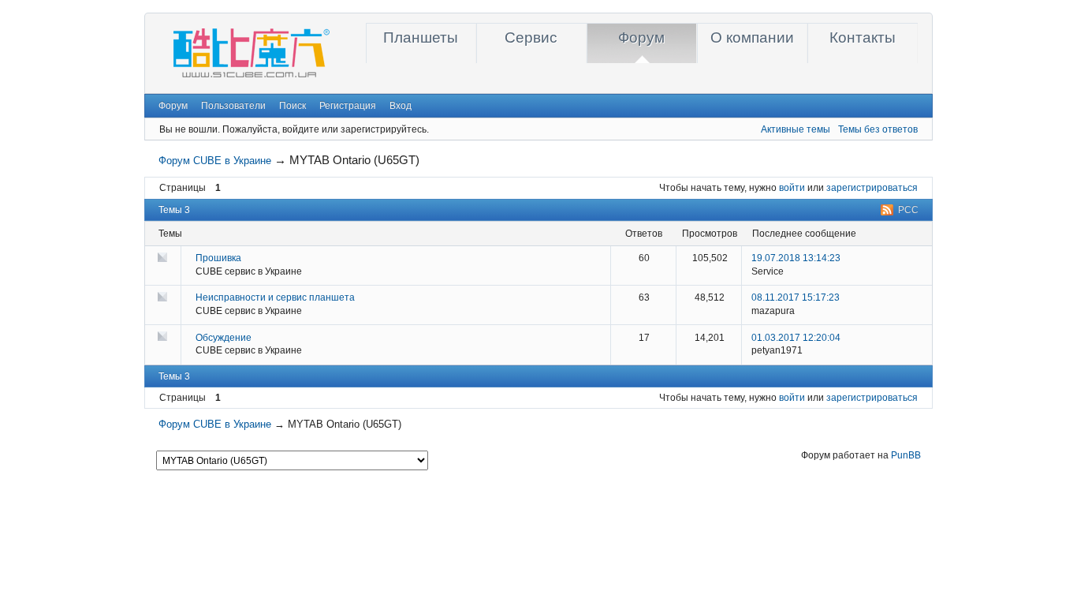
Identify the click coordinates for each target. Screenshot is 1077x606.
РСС (908, 209)
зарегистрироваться (872, 187)
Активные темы (795, 129)
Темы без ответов (878, 129)
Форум (641, 37)
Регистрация (347, 105)
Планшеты (420, 37)
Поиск (292, 105)
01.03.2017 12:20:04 (795, 337)
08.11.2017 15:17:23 (795, 297)
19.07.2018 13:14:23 (795, 258)
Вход (400, 105)
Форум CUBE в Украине (214, 160)
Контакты (862, 37)
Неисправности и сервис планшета (275, 297)
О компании (752, 37)
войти (792, 187)
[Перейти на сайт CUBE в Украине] (247, 78)
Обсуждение (224, 337)
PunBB (906, 455)
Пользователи (233, 105)
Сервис (531, 37)
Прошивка (218, 258)
